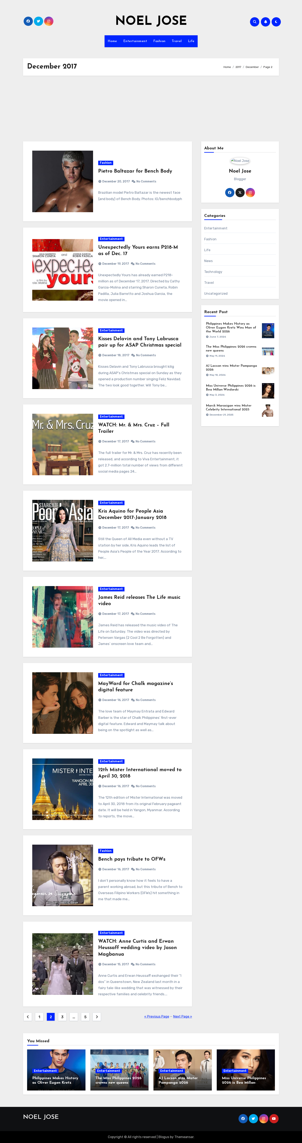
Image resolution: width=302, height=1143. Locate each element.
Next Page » (182, 1016)
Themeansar (184, 1137)
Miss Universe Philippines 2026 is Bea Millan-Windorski (244, 1083)
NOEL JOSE (151, 22)
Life (191, 41)
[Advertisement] (151, 108)
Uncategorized (216, 293)
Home (112, 41)
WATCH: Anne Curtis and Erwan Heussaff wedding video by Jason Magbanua (137, 948)
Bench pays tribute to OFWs (131, 859)
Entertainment (135, 41)
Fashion (159, 41)
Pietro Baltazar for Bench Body (135, 171)
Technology (213, 272)
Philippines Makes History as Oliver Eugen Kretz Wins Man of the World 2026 (231, 327)
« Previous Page (156, 1016)
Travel (177, 41)
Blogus (163, 1137)
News (208, 261)
